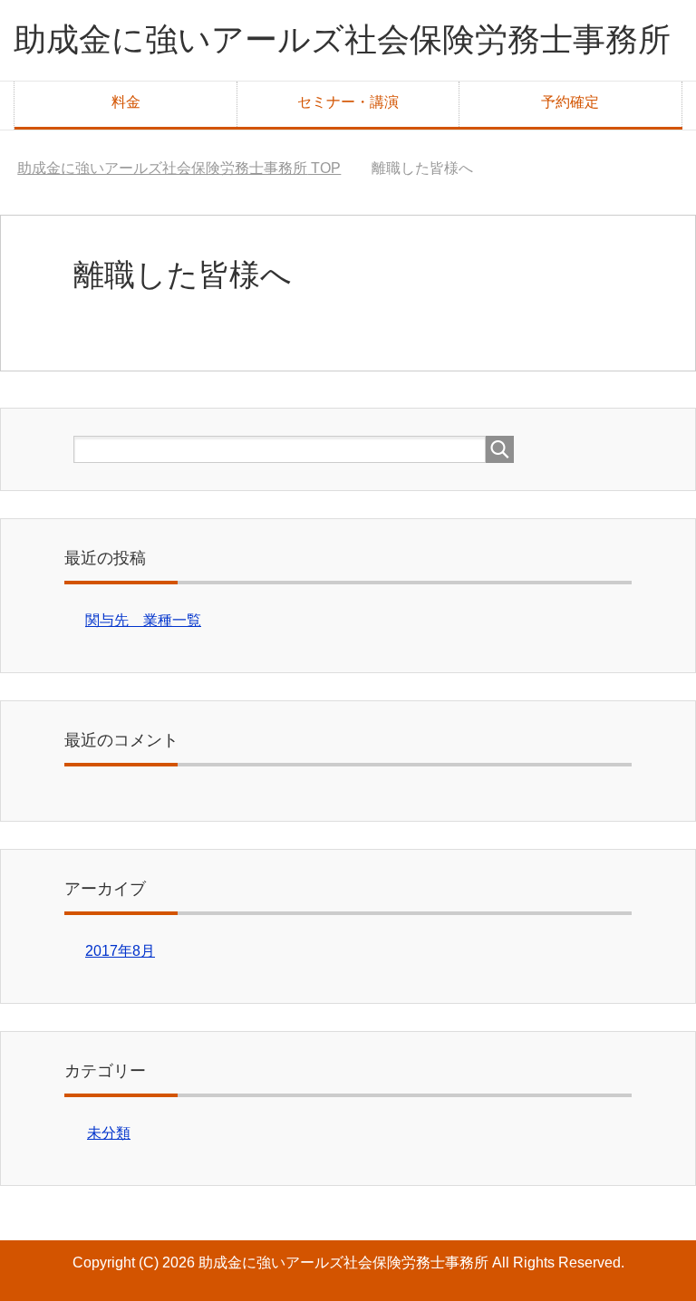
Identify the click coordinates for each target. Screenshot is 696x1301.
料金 (125, 102)
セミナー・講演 (348, 102)
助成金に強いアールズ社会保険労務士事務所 (342, 39)
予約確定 (570, 102)
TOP (179, 168)
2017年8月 (120, 951)
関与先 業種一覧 (143, 620)
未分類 (108, 1133)
